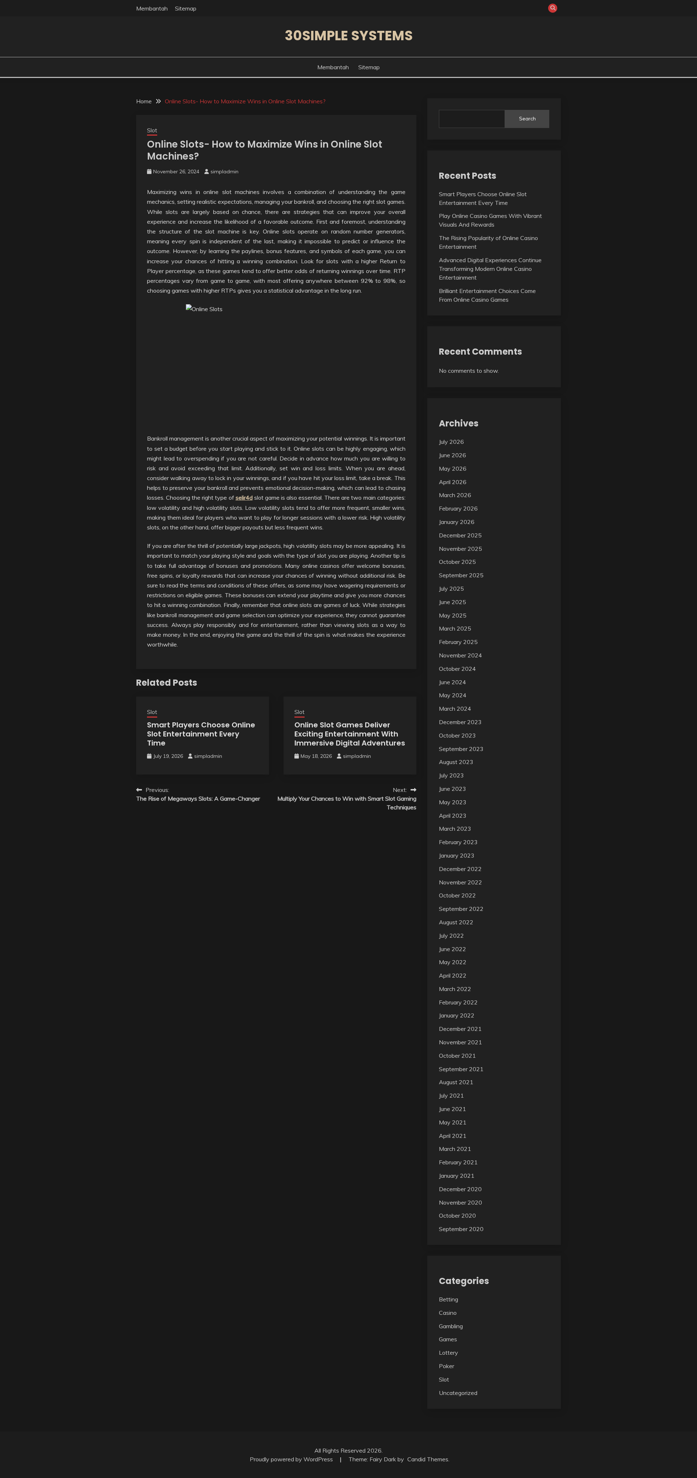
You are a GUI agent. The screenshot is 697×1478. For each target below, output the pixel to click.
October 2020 (457, 1215)
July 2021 (451, 1095)
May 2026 (452, 468)
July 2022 (451, 935)
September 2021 (461, 1069)
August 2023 (456, 761)
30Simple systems (349, 35)
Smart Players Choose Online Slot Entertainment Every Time (201, 734)
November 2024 (460, 655)
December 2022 (460, 868)
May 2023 (452, 802)
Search (527, 118)
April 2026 (452, 482)
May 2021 (452, 1122)
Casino (448, 1312)
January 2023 (456, 855)
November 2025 (460, 548)
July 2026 (451, 441)
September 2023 (461, 748)
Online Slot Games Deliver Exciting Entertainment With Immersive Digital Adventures (349, 734)
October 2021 (457, 1055)
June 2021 (452, 1108)
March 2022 (455, 988)
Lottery (448, 1352)
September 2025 (461, 575)
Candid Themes (427, 1459)
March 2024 (455, 708)
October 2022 (457, 895)
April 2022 (452, 975)
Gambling (451, 1326)
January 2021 (456, 1175)
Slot (152, 130)
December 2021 (460, 1028)
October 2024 (457, 668)
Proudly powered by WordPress (292, 1459)
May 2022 (452, 962)
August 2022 (456, 922)
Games (448, 1339)
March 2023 (455, 828)
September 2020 (461, 1229)
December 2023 (460, 722)
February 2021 (458, 1162)
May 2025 (452, 615)
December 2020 (460, 1189)
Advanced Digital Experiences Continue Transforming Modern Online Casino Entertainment (490, 268)
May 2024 (452, 695)
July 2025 (451, 588)
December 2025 (460, 535)
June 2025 (452, 602)
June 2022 (452, 949)
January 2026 (456, 521)
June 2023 (452, 788)
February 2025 (458, 641)
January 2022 (456, 1015)
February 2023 (458, 842)
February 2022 (458, 1002)
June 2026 (452, 455)
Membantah (152, 8)
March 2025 (455, 628)
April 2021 (452, 1135)
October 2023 (457, 735)
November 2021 (460, 1042)
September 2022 (461, 908)
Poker (446, 1366)
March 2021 (455, 1148)
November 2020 (460, 1202)
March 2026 (455, 495)
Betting (448, 1299)
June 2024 (452, 682)
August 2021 (456, 1082)
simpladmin (225, 171)
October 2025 (457, 561)
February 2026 (458, 508)
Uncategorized (458, 1392)
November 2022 (460, 882)
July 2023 (451, 775)
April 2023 (452, 815)
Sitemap (185, 8)
